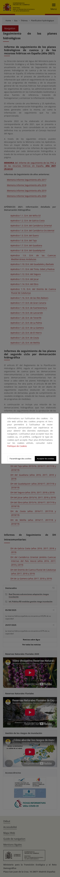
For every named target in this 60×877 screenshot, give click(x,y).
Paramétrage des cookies (20, 458)
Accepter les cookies (45, 458)
